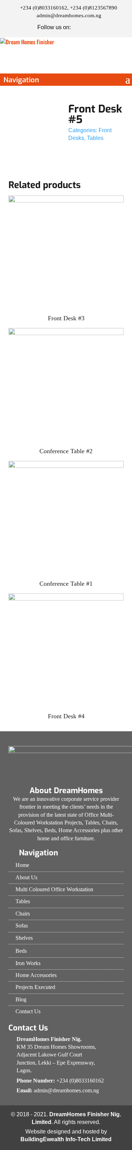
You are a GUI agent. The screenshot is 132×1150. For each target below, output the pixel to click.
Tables (95, 138)
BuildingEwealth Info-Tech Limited (66, 1139)
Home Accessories (36, 975)
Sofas (21, 926)
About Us (26, 877)
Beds (21, 951)
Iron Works (27, 963)
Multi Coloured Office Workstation (54, 889)
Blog (20, 999)
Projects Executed (35, 987)
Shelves (24, 938)
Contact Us (27, 1011)
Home (22, 865)
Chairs (22, 914)
